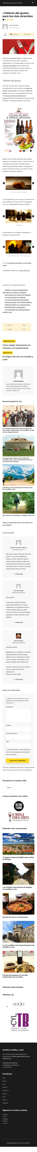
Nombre (9, 725)
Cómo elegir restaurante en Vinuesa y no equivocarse (17, 346)
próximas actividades (9, 66)
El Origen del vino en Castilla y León (18, 358)
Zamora (5, 1100)
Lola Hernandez (18, 381)
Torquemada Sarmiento (16, 204)
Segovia (5, 1093)
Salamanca (6, 1090)
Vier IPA (20, 202)
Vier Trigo (15, 202)
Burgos (4, 1081)
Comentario (10, 707)
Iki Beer (27, 204)
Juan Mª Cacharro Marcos (18, 547)
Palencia (5, 1087)
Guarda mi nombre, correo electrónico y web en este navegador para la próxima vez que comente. (18, 752)
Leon (4, 1084)
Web (7, 741)
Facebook (5, 1114)
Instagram (5, 1119)
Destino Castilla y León (12, 3)
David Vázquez (18, 641)
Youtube (5, 1123)
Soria (4, 1096)
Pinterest (5, 1121)
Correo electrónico (12, 733)
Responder (19, 574)
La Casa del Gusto (24, 270)
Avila (4, 1078)
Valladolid (5, 1103)
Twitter (5, 1116)
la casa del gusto (15, 58)
